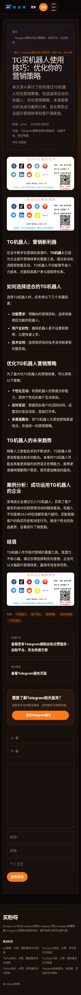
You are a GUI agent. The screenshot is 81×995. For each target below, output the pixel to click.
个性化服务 (14, 620)
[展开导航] (53, 7)
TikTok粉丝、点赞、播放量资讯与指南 (20, 960)
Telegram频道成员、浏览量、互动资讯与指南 (60, 971)
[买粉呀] (15, 7)
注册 (43, 7)
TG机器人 (21, 614)
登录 (33, 7)
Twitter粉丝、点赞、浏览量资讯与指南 (20, 971)
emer (23, 124)
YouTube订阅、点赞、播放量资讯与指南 (59, 960)
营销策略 (50, 614)
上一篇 (14, 737)
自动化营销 (66, 614)
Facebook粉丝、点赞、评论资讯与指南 (59, 950)
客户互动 (35, 614)
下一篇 (14, 751)
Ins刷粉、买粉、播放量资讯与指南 (21, 950)
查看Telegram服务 (40, 715)
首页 (14, 31)
